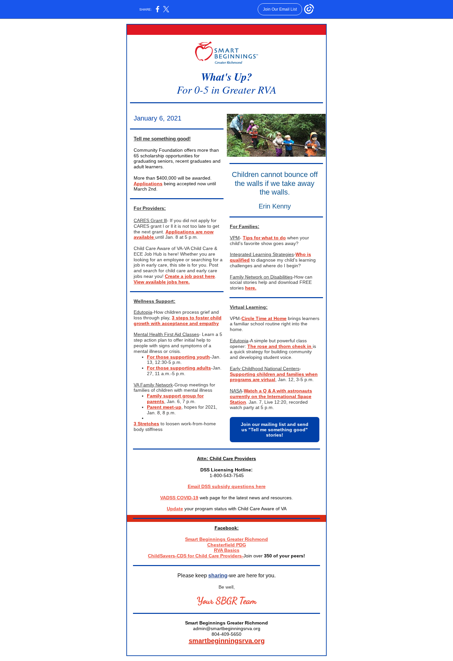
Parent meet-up (164, 407)
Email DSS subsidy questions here (227, 486)
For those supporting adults (179, 368)
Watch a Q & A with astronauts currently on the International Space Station (271, 396)
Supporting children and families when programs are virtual (274, 377)
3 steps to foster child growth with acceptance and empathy (178, 320)
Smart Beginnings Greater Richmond (226, 539)
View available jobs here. (162, 282)
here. (250, 287)
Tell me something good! (162, 138)
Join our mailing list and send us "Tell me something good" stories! (274, 430)
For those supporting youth (178, 357)
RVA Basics (226, 550)
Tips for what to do (264, 237)
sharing (217, 575)
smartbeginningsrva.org (227, 640)
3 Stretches (146, 423)
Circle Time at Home (264, 318)
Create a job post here (190, 276)
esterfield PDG (230, 544)
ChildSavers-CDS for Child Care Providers (195, 555)
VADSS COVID (175, 497)
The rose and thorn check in (280, 346)
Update (175, 508)
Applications (148, 183)
